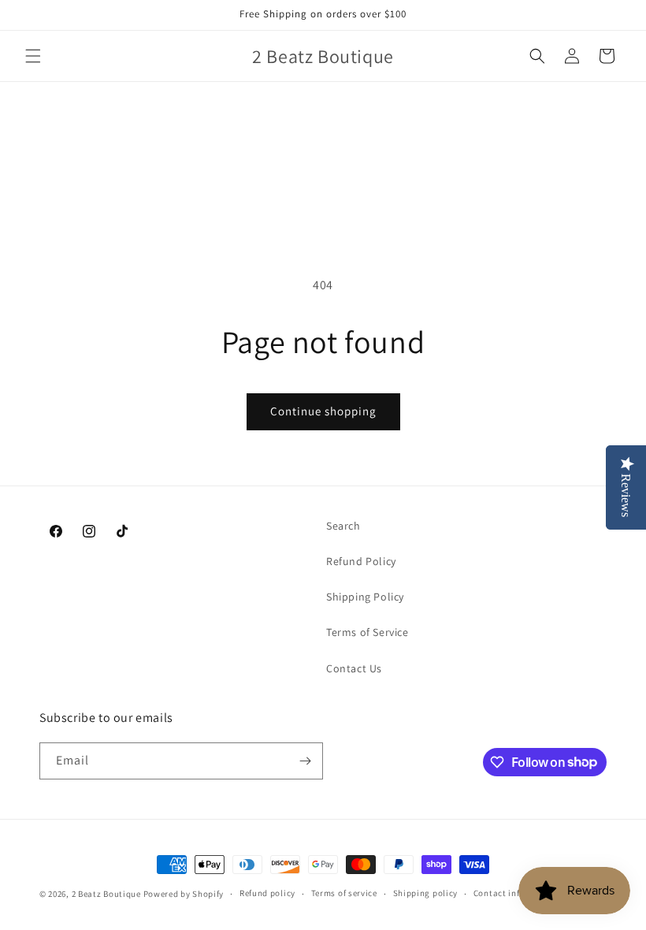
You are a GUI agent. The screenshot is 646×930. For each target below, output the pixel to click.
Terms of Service (367, 632)
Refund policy (267, 892)
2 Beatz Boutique (106, 893)
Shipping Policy (365, 597)
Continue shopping (323, 411)
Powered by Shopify (184, 893)
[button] (33, 56)
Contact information (516, 892)
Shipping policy (426, 892)
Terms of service (344, 892)
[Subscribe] (305, 760)
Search (343, 526)
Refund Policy (361, 561)
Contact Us (354, 668)
